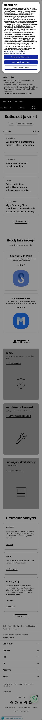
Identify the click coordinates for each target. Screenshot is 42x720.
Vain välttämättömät (21, 62)
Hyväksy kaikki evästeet (21, 57)
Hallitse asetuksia (21, 67)
